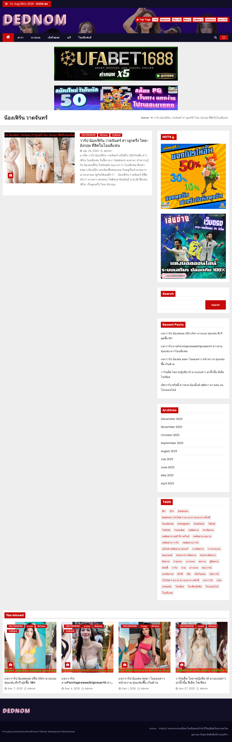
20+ (172, 511)
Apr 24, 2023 (91, 151)
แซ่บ (219, 580)
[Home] (8, 37)
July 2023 (167, 459)
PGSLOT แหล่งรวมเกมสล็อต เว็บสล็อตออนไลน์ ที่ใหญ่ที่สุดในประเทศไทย (193, 728)
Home (145, 117)
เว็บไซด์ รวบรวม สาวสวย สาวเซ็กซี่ (180, 580)
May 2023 (167, 475)
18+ (164, 511)
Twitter (166, 530)
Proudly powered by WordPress (20, 731)
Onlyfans (210, 19)
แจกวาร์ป (222, 19)
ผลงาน (202, 561)
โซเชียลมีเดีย (195, 586)
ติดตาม (187, 19)
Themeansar (68, 731)
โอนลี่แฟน (167, 593)
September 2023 (172, 443)
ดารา (21, 37)
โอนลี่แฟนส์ (84, 37)
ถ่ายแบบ (177, 561)
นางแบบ (35, 37)
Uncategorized (88, 135)
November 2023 (171, 427)
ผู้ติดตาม (214, 561)
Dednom (165, 19)
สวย (183, 567)
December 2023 (171, 419)
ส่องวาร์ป (207, 567)
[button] (215, 37)
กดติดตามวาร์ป (191, 542)
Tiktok (211, 523)
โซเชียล (179, 586)
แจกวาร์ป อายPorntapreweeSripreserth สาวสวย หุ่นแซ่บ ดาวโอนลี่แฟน (86, 683)
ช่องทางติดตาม (208, 555)
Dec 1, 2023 (129, 688)
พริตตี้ (165, 567)
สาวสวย (194, 567)
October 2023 (170, 435)
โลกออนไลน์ (212, 586)
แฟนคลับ (167, 586)
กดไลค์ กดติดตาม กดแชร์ (175, 549)
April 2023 (167, 483)
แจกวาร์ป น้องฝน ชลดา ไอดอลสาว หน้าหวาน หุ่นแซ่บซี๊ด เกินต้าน (142, 680)
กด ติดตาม (208, 530)
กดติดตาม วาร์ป (170, 542)
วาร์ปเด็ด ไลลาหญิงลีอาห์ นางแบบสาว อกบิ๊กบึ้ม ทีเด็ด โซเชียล (201, 680)
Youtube (179, 530)
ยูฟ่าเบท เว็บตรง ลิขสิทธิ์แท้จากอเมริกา (209, 734)
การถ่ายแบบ (214, 549)
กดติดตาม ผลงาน (202, 536)
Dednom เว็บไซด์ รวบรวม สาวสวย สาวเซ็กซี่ (186, 517)
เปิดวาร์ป (177, 19)
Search (168, 294)
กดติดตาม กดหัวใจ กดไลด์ (175, 536)
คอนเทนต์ (167, 555)
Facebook (168, 523)
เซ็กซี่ (180, 574)
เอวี (69, 37)
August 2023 (169, 451)
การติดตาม (198, 549)
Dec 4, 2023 (72, 688)
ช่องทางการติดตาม (186, 555)
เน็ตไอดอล (54, 37)
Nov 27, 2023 (187, 688)
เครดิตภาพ (167, 574)
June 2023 (167, 467)
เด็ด (189, 574)
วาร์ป (155, 19)
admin (107, 151)
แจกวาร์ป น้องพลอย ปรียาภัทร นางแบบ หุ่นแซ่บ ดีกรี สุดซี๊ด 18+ (30, 680)
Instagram (183, 523)
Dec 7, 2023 (15, 688)
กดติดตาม (198, 19)
